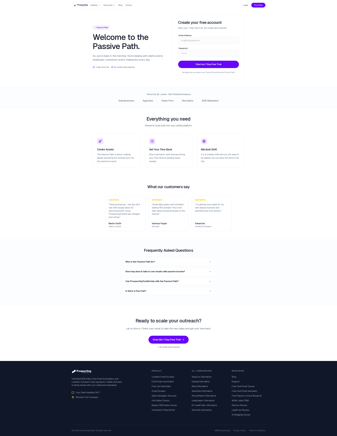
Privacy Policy (239, 430)
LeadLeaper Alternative (203, 400)
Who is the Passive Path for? (140, 261)
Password (183, 48)
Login (245, 5)
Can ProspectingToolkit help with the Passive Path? (152, 281)
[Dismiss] (36, 430)
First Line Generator (161, 386)
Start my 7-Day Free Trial (208, 64)
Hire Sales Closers (161, 400)
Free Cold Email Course (243, 386)
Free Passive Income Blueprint (247, 395)
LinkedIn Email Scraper (163, 376)
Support (236, 381)
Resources (108, 5)
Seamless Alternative (202, 391)
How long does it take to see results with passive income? (155, 271)
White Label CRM (240, 400)
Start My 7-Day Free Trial (167, 339)
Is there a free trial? (135, 291)
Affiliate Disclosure (222, 430)
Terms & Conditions (257, 430)
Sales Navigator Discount (164, 395)
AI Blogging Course (241, 414)
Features (94, 5)
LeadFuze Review (240, 410)
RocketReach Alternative (204, 395)
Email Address (185, 35)
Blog (120, 5)
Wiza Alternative (200, 386)
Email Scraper (159, 391)
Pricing (129, 5)
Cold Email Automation (163, 381)
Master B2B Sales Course (164, 405)
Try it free (258, 5)
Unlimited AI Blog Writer (163, 410)
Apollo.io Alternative (201, 376)
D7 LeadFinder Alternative (204, 405)
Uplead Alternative (201, 381)
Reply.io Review (239, 405)
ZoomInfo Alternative (202, 410)
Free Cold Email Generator (244, 391)
